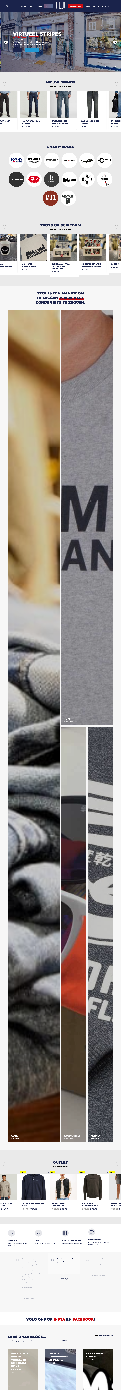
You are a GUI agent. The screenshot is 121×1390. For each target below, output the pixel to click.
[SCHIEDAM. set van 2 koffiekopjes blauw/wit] (63, 247)
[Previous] (6, 42)
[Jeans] (34, 726)
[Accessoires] (73, 934)
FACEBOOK (83, 1319)
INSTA (59, 1319)
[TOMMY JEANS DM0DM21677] (63, 1187)
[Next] (115, 42)
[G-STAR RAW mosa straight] (33, 104)
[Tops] (87, 517)
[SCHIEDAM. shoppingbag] (33, 247)
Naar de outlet (60, 1167)
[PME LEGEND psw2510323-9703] (92, 1187)
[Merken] (100, 934)
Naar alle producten (60, 86)
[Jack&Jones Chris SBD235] (92, 104)
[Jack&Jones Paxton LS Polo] (33, 1187)
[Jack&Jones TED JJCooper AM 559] (63, 104)
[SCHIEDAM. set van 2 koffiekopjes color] (92, 247)
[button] (19, 48)
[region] (60, 1281)
